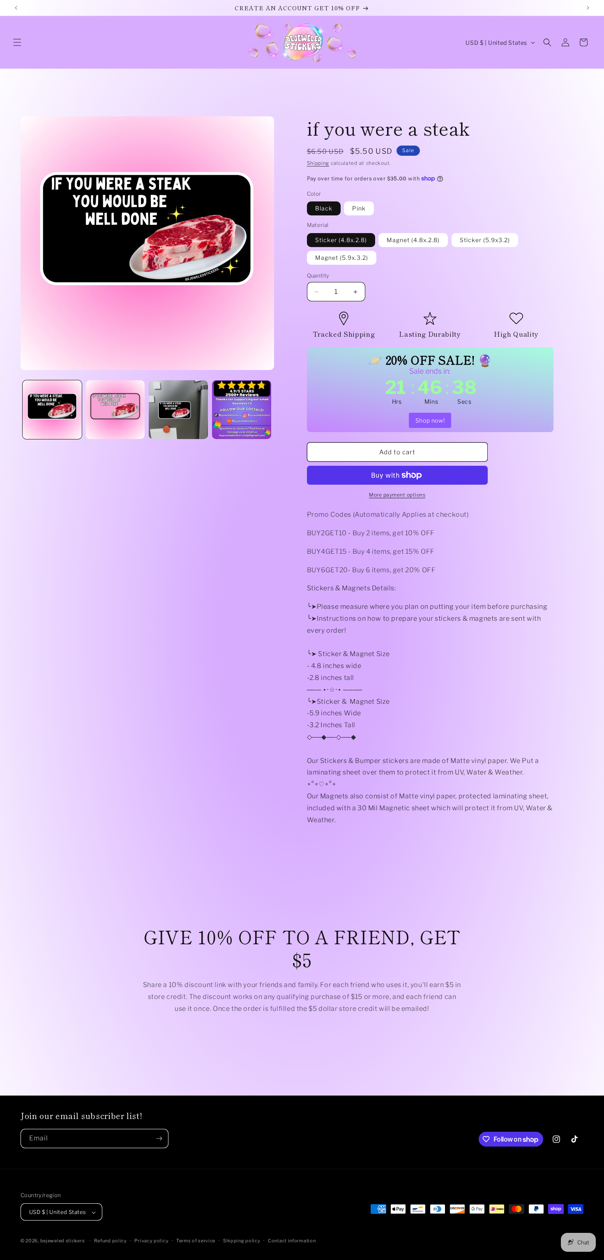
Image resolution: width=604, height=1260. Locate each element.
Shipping (318, 163)
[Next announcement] (588, 8)
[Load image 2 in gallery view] (115, 409)
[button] (17, 42)
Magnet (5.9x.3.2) (341, 257)
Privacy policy (151, 1241)
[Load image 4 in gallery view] (241, 409)
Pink (359, 208)
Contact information (292, 1241)
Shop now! (430, 420)
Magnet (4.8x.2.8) (413, 239)
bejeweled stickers (62, 1241)
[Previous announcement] (16, 8)
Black (323, 208)
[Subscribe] (159, 1138)
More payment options (397, 495)
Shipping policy (242, 1241)
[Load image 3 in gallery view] (178, 409)
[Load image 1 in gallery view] (52, 409)
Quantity (318, 275)
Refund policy (110, 1241)
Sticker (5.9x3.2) (485, 239)
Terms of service (195, 1241)
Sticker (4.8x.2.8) (341, 239)
